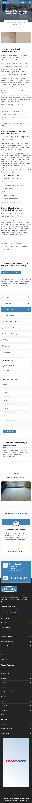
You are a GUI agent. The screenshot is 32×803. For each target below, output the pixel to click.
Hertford (3, 696)
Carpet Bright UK (22, 800)
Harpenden (4, 682)
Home (9, 22)
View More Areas (6, 733)
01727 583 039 (10, 366)
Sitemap (22, 795)
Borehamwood (5, 673)
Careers (7, 346)
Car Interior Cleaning (12, 328)
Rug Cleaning (9, 315)
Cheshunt (3, 678)
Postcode (6, 408)
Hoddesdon (4, 705)
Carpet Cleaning (10, 309)
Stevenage (4, 719)
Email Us (9, 370)
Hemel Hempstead (6, 692)
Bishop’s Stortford (6, 669)
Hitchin (3, 701)
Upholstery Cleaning (11, 321)
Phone (5, 392)
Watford (3, 724)
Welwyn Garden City (6, 728)
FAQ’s (7, 340)
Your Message (7, 417)
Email (5, 400)
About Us (8, 303)
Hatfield (3, 687)
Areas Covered (7, 665)
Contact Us (8, 352)
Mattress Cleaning (11, 334)
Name (5, 384)
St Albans (4, 715)
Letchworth (4, 710)
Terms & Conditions (13, 795)
